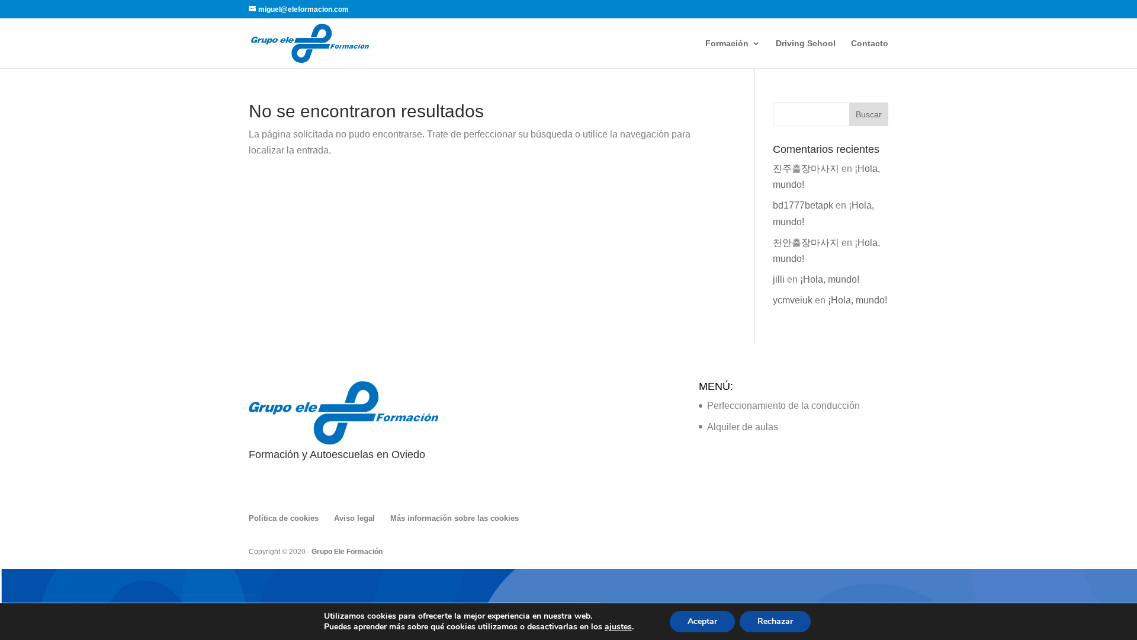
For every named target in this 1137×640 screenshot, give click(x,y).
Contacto (869, 43)
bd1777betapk (803, 205)
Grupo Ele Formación (347, 552)
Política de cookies (284, 518)
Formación (727, 43)
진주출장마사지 (806, 169)
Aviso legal (354, 518)
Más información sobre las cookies (454, 518)
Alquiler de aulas (742, 427)
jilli (779, 279)
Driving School (806, 43)
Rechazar (775, 621)
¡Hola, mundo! (829, 279)
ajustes (618, 627)
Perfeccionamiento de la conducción (783, 406)
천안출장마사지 (806, 243)
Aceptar (702, 621)
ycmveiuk (792, 300)
